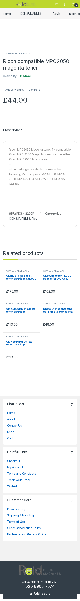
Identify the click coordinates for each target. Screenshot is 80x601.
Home (7, 13)
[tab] (12, 132)
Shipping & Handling (20, 515)
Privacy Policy (16, 509)
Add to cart (42, 593)
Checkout (13, 461)
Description (12, 130)
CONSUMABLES (30, 13)
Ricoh (56, 13)
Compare (34, 89)
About (11, 419)
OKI (27, 270)
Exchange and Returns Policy (26, 534)
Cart (10, 438)
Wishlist (12, 486)
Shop (10, 432)
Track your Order (18, 480)
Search (57, 4)
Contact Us (14, 425)
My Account (15, 467)
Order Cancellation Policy (24, 528)
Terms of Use (16, 521)
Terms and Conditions (21, 473)
